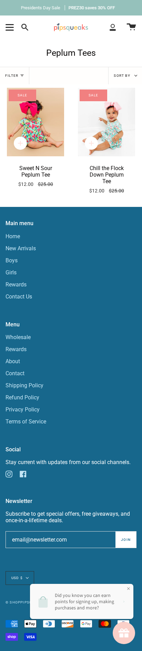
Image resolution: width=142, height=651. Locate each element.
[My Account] (113, 27)
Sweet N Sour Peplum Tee (35, 176)
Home (13, 236)
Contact (15, 373)
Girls (11, 272)
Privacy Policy (23, 409)
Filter (11, 75)
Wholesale (18, 337)
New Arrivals (21, 248)
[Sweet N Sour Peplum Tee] (35, 122)
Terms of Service (26, 421)
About (13, 361)
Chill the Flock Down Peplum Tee (106, 179)
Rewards (16, 284)
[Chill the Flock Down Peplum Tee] (106, 122)
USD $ (17, 578)
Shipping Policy (24, 385)
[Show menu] (11, 27)
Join (126, 540)
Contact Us (19, 296)
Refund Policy (22, 397)
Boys (12, 260)
